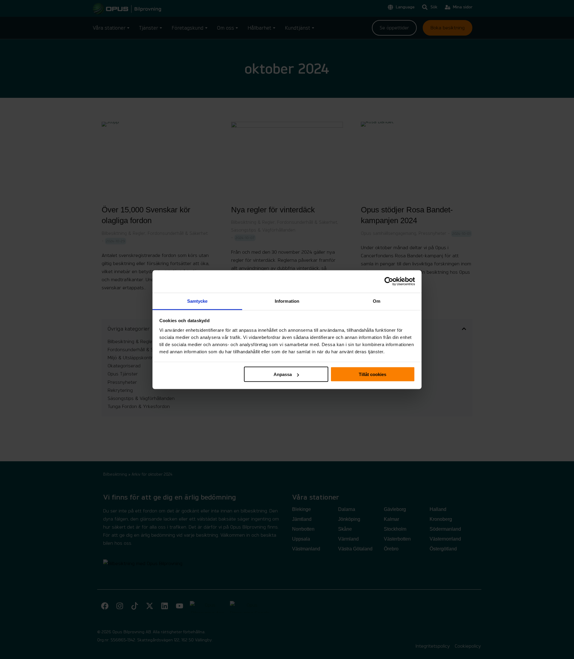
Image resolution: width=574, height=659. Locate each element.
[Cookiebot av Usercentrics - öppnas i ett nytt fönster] (389, 281)
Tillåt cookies (372, 374)
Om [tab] (376, 300)
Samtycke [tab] (197, 300)
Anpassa (283, 374)
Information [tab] (287, 300)
